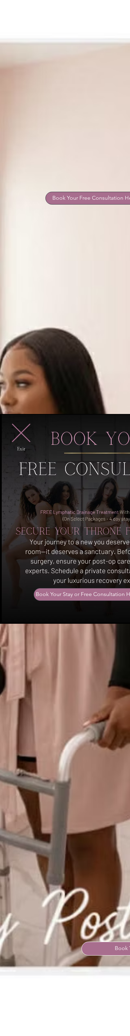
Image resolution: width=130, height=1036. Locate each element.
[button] (21, 433)
